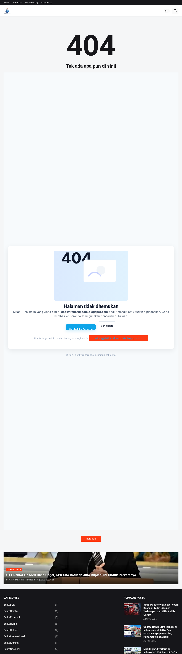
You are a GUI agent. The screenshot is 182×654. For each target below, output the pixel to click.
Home (6, 2)
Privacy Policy (31, 2)
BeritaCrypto (31, 611)
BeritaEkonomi (31, 617)
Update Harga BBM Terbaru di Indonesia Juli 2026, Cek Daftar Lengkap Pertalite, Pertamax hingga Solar (160, 632)
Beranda (91, 538)
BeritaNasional (31, 649)
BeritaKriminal (31, 642)
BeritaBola (31, 604)
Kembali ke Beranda (81, 329)
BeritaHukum (31, 630)
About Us (17, 2)
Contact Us (46, 2)
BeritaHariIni (31, 623)
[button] (167, 11)
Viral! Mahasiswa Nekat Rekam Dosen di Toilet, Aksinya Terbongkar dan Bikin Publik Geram (160, 609)
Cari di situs (107, 325)
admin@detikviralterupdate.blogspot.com (119, 338)
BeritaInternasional (31, 636)
